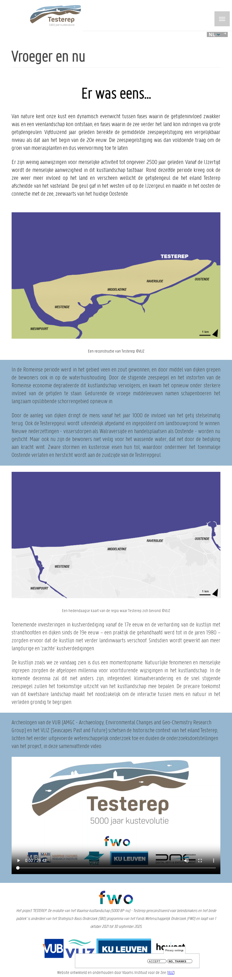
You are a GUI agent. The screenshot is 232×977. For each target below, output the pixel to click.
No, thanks (177, 961)
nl (213, 34)
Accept (154, 961)
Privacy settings (174, 950)
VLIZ (171, 972)
